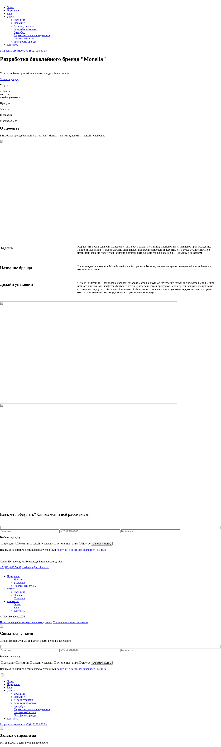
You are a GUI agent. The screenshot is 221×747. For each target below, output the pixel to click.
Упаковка (19, 582)
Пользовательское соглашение (70, 622)
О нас (10, 7)
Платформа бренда (25, 41)
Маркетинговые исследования (32, 35)
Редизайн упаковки (25, 29)
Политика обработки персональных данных (26, 622)
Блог (9, 13)
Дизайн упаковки (24, 26)
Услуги (11, 16)
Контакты (12, 44)
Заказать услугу (9, 79)
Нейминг (19, 22)
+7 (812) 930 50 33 (36, 50)
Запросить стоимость (12, 50)
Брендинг (19, 19)
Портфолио (13, 10)
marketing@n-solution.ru (35, 567)
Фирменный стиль (25, 38)
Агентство (13, 601)
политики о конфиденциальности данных (81, 549)
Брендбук (19, 32)
